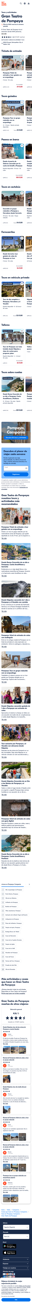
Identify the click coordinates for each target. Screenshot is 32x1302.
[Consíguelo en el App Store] (9, 1252)
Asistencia (6, 1259)
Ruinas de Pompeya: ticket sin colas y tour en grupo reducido (16, 1059)
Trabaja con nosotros (9, 1268)
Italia (8, 1210)
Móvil (4, 1242)
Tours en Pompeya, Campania (10, 1214)
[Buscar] (20, 3)
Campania (15, 1210)
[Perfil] (29, 4)
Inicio (3, 1210)
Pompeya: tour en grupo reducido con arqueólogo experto (14, 1176)
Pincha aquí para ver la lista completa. (13, 993)
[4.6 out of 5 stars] (16, 1018)
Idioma (5, 1223)
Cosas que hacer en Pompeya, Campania (14, 1212)
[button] (12, 72)
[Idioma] (24, 3)
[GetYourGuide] (3, 3)
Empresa (5, 1263)
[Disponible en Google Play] (9, 1246)
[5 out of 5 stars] (16, 1031)
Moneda (5, 1232)
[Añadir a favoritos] (22, 57)
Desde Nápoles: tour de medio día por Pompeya (14, 1088)
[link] (12, 72)
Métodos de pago (8, 1271)
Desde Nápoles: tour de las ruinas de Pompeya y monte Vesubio (14, 1028)
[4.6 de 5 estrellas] (6, 37)
